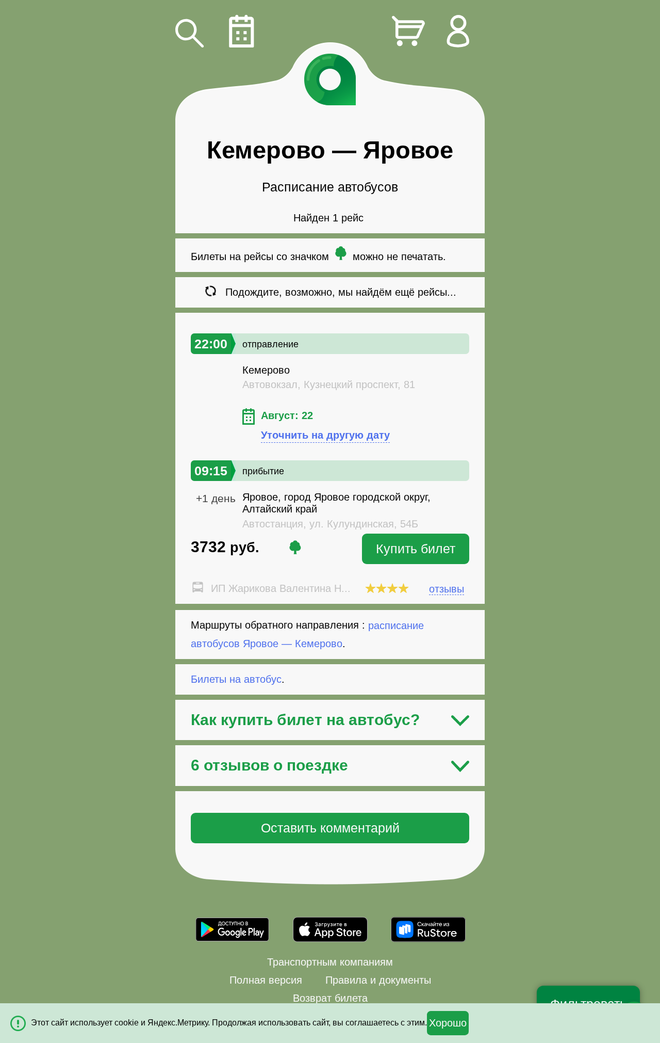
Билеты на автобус (236, 679)
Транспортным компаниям (330, 962)
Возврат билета (330, 998)
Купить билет (415, 548)
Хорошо (448, 1023)
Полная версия (265, 980)
